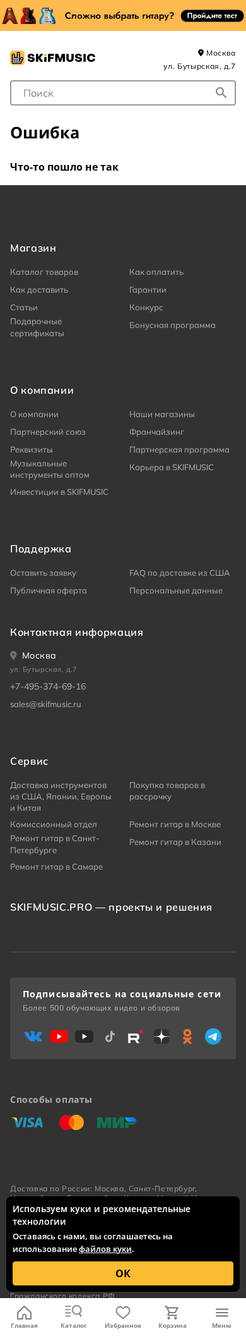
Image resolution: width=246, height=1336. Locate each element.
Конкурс (146, 307)
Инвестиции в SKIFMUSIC (59, 492)
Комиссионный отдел (53, 824)
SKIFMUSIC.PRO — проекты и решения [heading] (111, 907)
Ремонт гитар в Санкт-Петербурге (55, 843)
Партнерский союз (48, 432)
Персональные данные (176, 590)
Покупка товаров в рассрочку (167, 790)
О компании (34, 414)
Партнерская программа (179, 449)
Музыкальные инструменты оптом (50, 469)
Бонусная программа (172, 325)
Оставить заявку (43, 573)
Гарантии (148, 289)
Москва (220, 53)
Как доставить (39, 289)
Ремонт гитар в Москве (175, 824)
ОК (123, 1273)
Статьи (24, 307)
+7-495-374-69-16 (48, 686)
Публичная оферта (48, 590)
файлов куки (105, 1248)
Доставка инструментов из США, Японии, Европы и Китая (61, 796)
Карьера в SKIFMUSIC (171, 467)
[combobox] (123, 93)
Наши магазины (162, 414)
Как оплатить (156, 272)
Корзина (172, 1325)
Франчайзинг (156, 432)
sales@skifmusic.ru (45, 704)
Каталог (74, 1325)
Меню (221, 1325)
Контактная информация (76, 632)
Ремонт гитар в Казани (175, 842)
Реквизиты (31, 449)
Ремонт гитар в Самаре (56, 866)
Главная (24, 1325)
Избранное (123, 1325)
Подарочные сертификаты (37, 326)
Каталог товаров (44, 272)
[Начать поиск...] (221, 93)
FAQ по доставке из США (179, 573)
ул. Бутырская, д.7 (199, 66)
